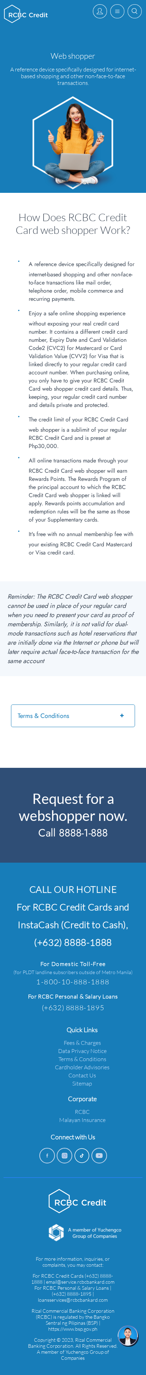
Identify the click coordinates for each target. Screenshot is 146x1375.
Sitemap (82, 1083)
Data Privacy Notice (82, 1050)
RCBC (82, 1111)
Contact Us (82, 1075)
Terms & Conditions (43, 715)
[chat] (128, 1336)
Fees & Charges (82, 1042)
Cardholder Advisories (82, 1067)
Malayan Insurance (82, 1119)
